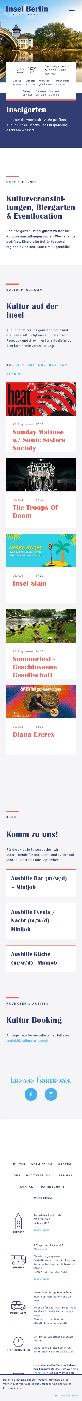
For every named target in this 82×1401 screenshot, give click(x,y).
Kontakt (28, 1186)
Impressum (42, 1198)
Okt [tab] (31, 365)
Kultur (19, 1164)
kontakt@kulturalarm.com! (27, 1040)
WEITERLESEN (70, 1395)
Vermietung (42, 1164)
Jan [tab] (63, 365)
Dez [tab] (52, 365)
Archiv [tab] (13, 374)
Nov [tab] (42, 365)
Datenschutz (53, 1186)
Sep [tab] (21, 365)
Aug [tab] (10, 365)
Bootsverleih (38, 1175)
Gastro (65, 1164)
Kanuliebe (41, 1372)
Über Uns (65, 1175)
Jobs (16, 1175)
